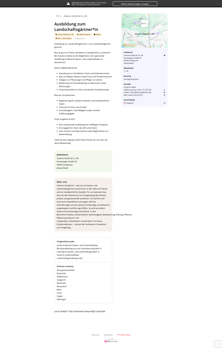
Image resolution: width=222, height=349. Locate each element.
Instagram (130, 103)
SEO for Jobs (111, 341)
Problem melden (124, 335)
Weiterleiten (80, 38)
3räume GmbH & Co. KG (75, 16)
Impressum (95, 335)
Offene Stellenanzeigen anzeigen (135, 4)
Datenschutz (108, 335)
